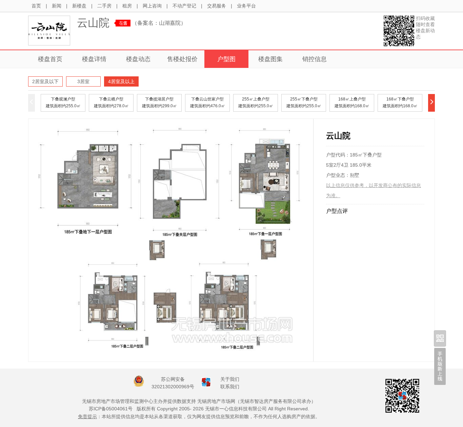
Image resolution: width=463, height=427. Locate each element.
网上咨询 (152, 5)
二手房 (104, 5)
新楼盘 (79, 5)
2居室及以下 (45, 81)
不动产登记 (184, 5)
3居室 (83, 81)
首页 (36, 5)
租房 (127, 5)
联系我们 (229, 386)
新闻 (56, 5)
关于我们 (229, 379)
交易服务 (216, 5)
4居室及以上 (121, 81)
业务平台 (246, 5)
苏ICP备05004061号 (111, 408)
